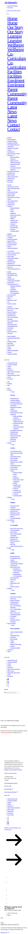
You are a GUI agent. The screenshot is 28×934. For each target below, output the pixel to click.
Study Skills (10, 343)
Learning (9, 185)
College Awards (10, 204)
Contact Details (8, 789)
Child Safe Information (12, 248)
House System (10, 256)
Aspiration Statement (12, 141)
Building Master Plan (12, 273)
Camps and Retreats (11, 254)
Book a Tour (10, 310)
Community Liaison (11, 341)
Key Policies (10, 182)
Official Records (11, 178)
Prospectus (9, 383)
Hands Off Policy (11, 241)
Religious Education (14, 208)
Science (12, 211)
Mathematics (13, 213)
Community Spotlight (12, 354)
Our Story (9, 137)
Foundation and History (12, 143)
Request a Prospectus (12, 312)
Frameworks (10, 155)
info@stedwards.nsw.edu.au (10, 783)
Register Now (4, 932)
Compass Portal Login (12, 362)
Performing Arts (13, 225)
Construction (13, 289)
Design (9, 915)
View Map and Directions (10, 792)
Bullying (9, 246)
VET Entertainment (14, 293)
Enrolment (9, 306)
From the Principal (11, 139)
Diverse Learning (11, 193)
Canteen (9, 346)
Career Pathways (11, 202)
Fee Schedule (10, 328)
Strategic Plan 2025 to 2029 (13, 153)
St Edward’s (11, 2)
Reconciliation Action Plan (13, 171)
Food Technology (14, 227)
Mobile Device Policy (12, 242)
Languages (12, 229)
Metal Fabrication (14, 291)
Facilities (9, 271)
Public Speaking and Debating (14, 265)
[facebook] (8, 682)
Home (8, 388)
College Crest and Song (12, 176)
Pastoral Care (10, 370)
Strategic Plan (10, 811)
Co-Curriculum (10, 251)
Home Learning (10, 195)
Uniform (9, 348)
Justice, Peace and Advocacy (13, 253)
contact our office (5, 732)
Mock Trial (9, 267)
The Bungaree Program (12, 192)
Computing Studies (14, 231)
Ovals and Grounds (11, 303)
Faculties (9, 206)
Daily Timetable (10, 345)
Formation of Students (12, 239)
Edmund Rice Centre (12, 300)
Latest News (10, 649)
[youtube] (8, 679)
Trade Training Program (12, 200)
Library (9, 298)
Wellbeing (9, 234)
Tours (8, 381)
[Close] (2, 918)
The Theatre (10, 296)
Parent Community (11, 336)
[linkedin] (8, 681)
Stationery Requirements (12, 350)
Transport (9, 352)
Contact (9, 651)
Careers (9, 377)
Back (13, 391)
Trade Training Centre (12, 284)
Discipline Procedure (12, 244)
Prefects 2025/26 (11, 174)
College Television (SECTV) (13, 268)
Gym (8, 302)
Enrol (8, 385)
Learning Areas (10, 282)
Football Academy (11, 261)
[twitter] (8, 686)
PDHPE (12, 218)
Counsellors (10, 237)
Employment (10, 180)
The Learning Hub (11, 294)
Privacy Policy (10, 814)
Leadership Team (11, 173)
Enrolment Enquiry (11, 313)
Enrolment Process (11, 315)
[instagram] (8, 684)
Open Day (9, 329)
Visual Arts (12, 224)
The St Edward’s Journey (13, 186)
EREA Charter (10, 373)
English (12, 209)
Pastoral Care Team (11, 235)
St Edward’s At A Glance (13, 308)
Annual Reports (10, 151)
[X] (8, 824)
